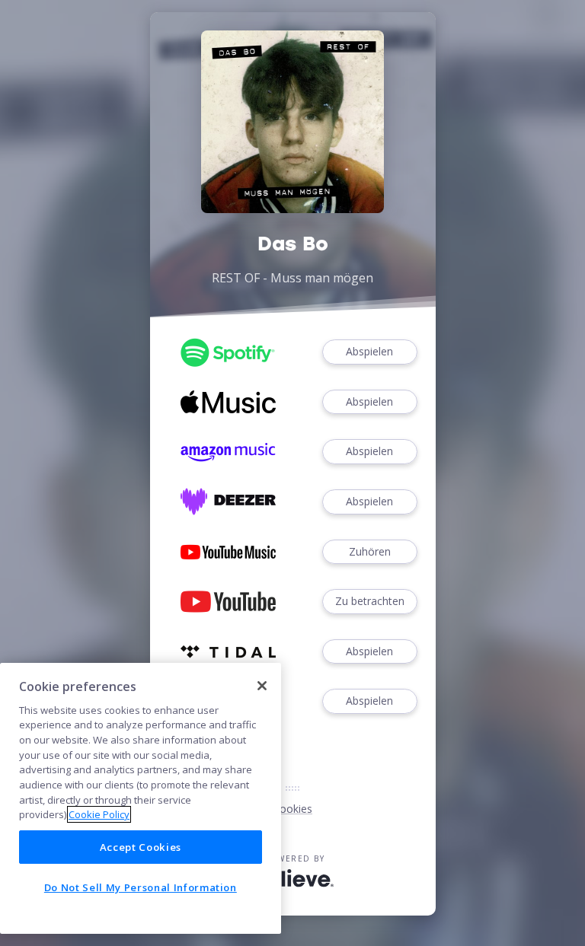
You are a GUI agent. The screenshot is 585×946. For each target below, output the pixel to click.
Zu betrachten (369, 601)
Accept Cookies (140, 847)
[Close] (262, 685)
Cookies (292, 808)
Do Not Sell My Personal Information (140, 887)
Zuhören (370, 551)
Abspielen (369, 351)
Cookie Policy (99, 814)
